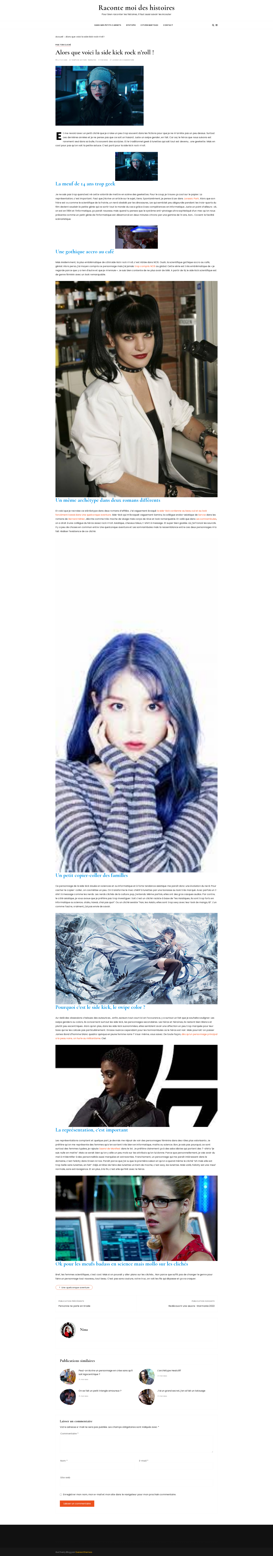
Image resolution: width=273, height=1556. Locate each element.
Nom (64, 1460)
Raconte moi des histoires (136, 7)
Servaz (202, 514)
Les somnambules (206, 519)
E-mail (143, 1460)
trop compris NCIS (145, 266)
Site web (65, 1477)
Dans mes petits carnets (107, 25)
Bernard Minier (76, 519)
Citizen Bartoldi (149, 25)
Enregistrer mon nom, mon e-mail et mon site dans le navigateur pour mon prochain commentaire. (119, 1494)
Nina (106, 60)
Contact (168, 25)
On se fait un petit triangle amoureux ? (100, 1390)
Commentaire (69, 1433)
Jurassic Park (191, 198)
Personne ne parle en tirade (74, 1306)
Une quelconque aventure (75, 1287)
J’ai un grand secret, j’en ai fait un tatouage (181, 1390)
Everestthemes (84, 1552)
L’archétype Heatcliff (169, 1370)
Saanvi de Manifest (110, 1148)
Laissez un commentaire (123, 60)
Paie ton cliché (63, 45)
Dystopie (131, 25)
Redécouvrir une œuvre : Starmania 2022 (191, 1306)
